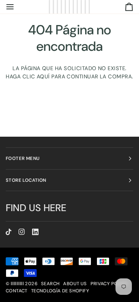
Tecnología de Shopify (60, 291)
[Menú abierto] (16, 7)
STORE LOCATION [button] (26, 180)
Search (50, 284)
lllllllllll (17, 284)
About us (75, 284)
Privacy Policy (109, 284)
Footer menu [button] (23, 158)
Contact (16, 291)
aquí (43, 76)
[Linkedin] (35, 232)
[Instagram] (22, 232)
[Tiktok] (8, 232)
